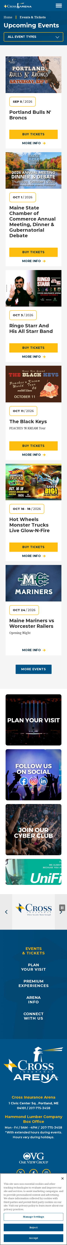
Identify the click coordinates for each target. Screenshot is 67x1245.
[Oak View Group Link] (33, 1158)
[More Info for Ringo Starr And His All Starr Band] (33, 288)
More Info (31, 143)
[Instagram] (46, 1173)
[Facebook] (33, 1173)
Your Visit (33, 967)
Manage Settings (33, 1216)
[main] (33, 454)
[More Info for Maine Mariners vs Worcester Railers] (33, 583)
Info (33, 999)
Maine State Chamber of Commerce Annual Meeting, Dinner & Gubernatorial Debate (32, 221)
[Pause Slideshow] (62, 908)
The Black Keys (28, 421)
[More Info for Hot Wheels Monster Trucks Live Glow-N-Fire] (33, 482)
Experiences (33, 983)
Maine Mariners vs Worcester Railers (31, 623)
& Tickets (33, 950)
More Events (33, 669)
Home (8, 17)
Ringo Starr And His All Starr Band (31, 328)
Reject (33, 1227)
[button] (6, 912)
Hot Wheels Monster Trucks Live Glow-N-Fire (29, 525)
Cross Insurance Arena (18, 5)
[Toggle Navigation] (58, 5)
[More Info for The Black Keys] (33, 384)
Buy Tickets (33, 134)
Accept (33, 1238)
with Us (33, 1016)
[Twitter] (20, 1173)
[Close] (62, 1178)
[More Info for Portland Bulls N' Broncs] (33, 74)
